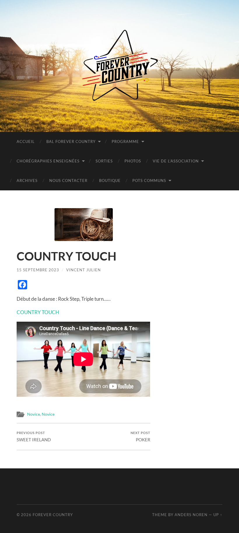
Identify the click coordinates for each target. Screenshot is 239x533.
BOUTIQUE (110, 180)
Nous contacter (68, 180)
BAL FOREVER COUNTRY (71, 141)
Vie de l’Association (176, 161)
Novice (33, 414)
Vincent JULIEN (83, 270)
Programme (125, 141)
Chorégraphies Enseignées (48, 161)
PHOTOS (132, 161)
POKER (140, 436)
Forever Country (53, 514)
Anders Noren (191, 514)
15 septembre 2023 (38, 270)
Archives (27, 180)
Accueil (26, 141)
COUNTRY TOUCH (38, 312)
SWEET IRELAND (34, 436)
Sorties (104, 161)
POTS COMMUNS (149, 180)
